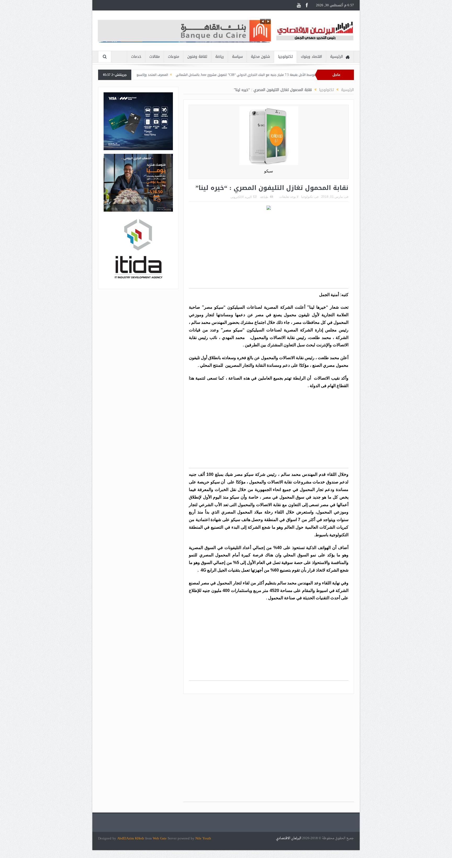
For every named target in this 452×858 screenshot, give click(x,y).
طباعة (264, 197)
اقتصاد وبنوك (311, 56)
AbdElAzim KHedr (131, 838)
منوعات (173, 56)
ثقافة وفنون (197, 56)
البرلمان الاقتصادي (289, 838)
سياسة (237, 56)
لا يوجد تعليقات (288, 197)
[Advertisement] (268, 251)
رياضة (219, 56)
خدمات (136, 56)
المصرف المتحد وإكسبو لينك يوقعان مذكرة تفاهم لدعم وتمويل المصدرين (151, 75)
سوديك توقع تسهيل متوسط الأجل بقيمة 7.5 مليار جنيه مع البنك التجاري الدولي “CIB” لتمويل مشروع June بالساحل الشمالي (294, 75)
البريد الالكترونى (241, 197)
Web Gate (160, 838)
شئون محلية (260, 56)
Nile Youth (203, 838)
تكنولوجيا (285, 56)
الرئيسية (336, 56)
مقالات (154, 56)
